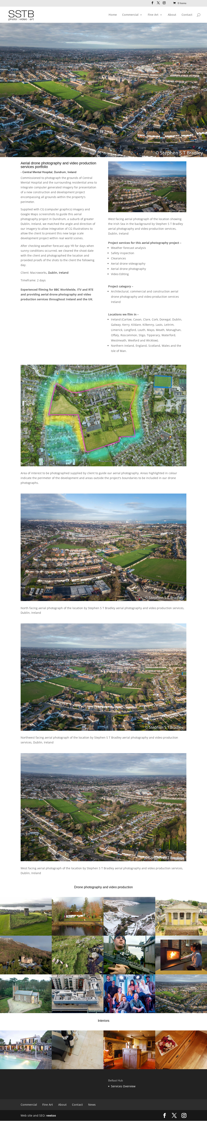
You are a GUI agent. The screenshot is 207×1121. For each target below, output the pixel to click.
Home (113, 15)
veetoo (51, 1115)
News (92, 1104)
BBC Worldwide (64, 289)
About (172, 15)
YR (72, 246)
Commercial (130, 15)
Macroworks (38, 273)
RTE (90, 289)
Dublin (25, 224)
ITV (79, 289)
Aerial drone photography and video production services (58, 165)
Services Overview (123, 1086)
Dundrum (59, 219)
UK (90, 299)
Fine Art (153, 15)
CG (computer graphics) (56, 209)
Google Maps (29, 214)
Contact (187, 15)
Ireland (71, 299)
